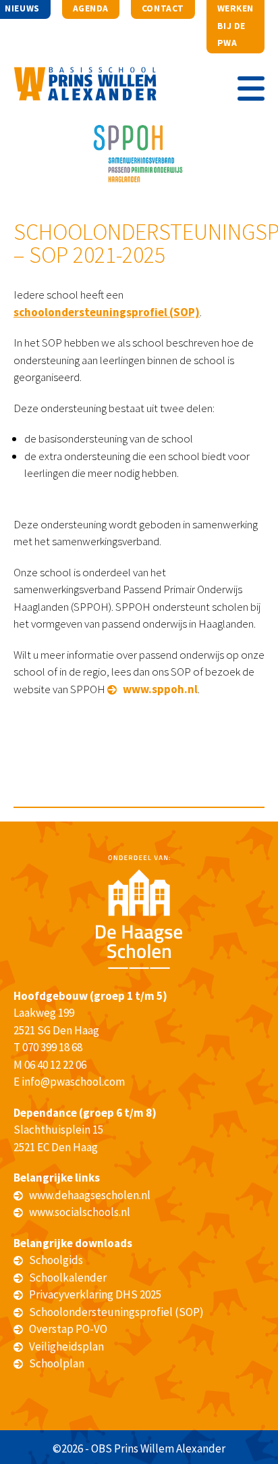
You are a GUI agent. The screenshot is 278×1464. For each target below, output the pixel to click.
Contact (163, 8)
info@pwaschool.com (73, 1081)
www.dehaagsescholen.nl (89, 1195)
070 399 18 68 (52, 1047)
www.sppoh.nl (160, 689)
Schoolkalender (68, 1277)
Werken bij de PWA (235, 26)
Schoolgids (56, 1260)
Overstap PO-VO (68, 1328)
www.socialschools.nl (79, 1212)
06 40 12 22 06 (55, 1064)
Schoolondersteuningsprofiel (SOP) (116, 1312)
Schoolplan (56, 1363)
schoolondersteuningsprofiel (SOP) (106, 312)
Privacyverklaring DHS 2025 (95, 1294)
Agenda (91, 8)
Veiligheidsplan (66, 1346)
